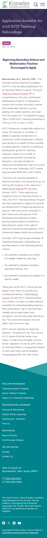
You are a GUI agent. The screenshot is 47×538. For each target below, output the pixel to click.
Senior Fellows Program (14, 393)
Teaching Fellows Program (15, 388)
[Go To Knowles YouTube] (19, 522)
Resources (8, 430)
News (6, 43)
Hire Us (6, 423)
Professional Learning (16, 405)
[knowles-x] (8, 523)
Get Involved (10, 447)
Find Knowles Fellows (13, 440)
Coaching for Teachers (13, 419)
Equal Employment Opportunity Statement (20, 533)
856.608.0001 (13, 478)
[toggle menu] (42, 5)
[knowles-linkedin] (14, 523)
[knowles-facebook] (3, 523)
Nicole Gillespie (16, 188)
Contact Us (7, 456)
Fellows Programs (13, 383)
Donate (5, 452)
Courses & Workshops (13, 409)
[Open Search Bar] (35, 4)
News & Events (9, 435)
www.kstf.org (11, 354)
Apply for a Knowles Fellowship (18, 398)
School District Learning (14, 414)
